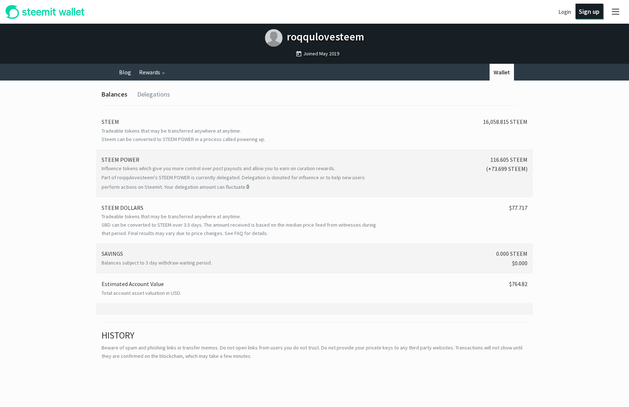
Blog (125, 72)
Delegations (153, 94)
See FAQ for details (246, 233)
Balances (114, 94)
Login (564, 11)
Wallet (502, 72)
